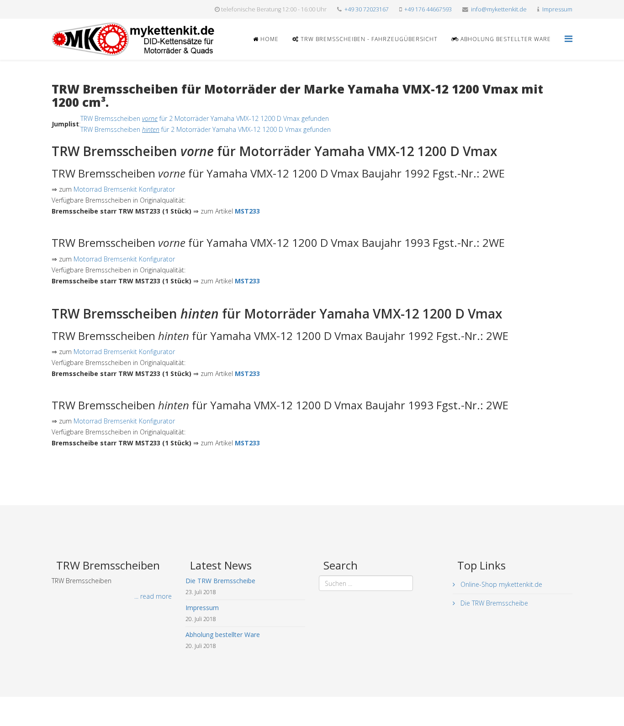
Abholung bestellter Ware (505, 39)
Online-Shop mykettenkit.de (500, 584)
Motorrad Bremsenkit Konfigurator (124, 189)
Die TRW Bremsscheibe (493, 603)
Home (269, 39)
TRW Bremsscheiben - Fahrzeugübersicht (368, 39)
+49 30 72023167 (366, 9)
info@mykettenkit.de (499, 9)
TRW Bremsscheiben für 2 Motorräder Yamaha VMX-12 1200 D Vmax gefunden (204, 118)
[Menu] (568, 38)
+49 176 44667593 (428, 9)
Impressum (557, 9)
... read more (153, 596)
